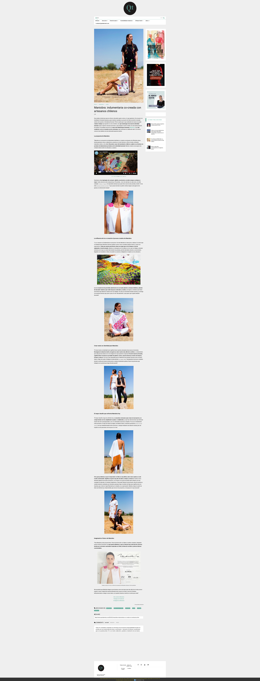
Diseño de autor (113, 20)
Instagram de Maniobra (118, 600)
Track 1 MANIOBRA (114, 176)
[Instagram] (141, 665)
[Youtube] (144, 665)
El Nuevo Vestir (138, 20)
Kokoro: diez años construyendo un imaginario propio (157, 148)
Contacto (129, 668)
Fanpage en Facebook (119, 598)
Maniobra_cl (121, 176)
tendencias (101, 104)
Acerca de (104, 20)
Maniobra (132, 127)
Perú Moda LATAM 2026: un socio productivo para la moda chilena (157, 140)
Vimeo (125, 176)
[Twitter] (148, 665)
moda (107, 104)
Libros (147, 20)
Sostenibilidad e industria (126, 20)
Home (97, 20)
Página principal (123, 665)
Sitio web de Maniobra (118, 597)
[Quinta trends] (130, 15)
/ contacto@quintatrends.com (102, 23)
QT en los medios (123, 669)
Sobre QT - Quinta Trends (129, 666)
